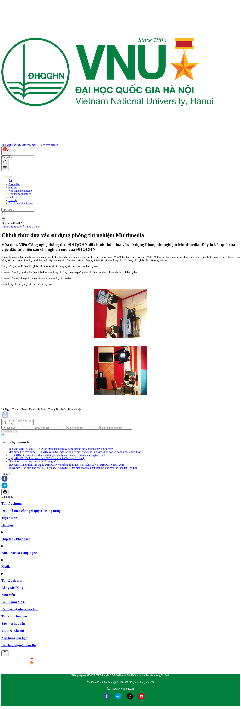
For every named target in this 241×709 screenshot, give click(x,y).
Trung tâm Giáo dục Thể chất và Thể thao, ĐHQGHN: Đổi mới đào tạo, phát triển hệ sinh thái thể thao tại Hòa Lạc (72, 467)
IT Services (42, 144)
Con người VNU (13, 602)
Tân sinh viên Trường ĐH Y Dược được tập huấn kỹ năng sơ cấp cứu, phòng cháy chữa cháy (60, 448)
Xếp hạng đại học (14, 638)
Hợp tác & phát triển (19, 193)
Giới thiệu (14, 184)
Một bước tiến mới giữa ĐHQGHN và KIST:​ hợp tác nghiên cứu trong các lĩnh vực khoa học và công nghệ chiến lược (74, 451)
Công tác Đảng (12, 588)
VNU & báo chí (12, 631)
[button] (120, 478)
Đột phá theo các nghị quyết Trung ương (31, 511)
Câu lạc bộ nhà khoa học (19, 609)
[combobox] (6, 150)
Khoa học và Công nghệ (19, 553)
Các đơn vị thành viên (20, 203)
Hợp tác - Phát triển (15, 539)
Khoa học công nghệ (20, 190)
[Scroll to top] (4, 653)
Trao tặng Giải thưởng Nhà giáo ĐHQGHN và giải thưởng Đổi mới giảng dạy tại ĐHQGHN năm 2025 (66, 464)
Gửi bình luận (10, 431)
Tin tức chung (32, 226)
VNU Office (22, 144)
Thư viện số (8, 144)
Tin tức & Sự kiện (12, 226)
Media (6, 566)
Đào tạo (12, 187)
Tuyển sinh (9, 518)
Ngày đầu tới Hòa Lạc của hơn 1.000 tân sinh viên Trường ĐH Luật (46, 458)
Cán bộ (12, 200)
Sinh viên (13, 197)
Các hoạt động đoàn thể (18, 645)
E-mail (32, 144)
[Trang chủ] (107, 141)
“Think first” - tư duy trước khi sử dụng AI (32, 461)
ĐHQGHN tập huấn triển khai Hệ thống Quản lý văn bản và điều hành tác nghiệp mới (56, 455)
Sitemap (53, 144)
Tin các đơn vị (11, 580)
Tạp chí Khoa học (14, 616)
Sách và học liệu (13, 623)
